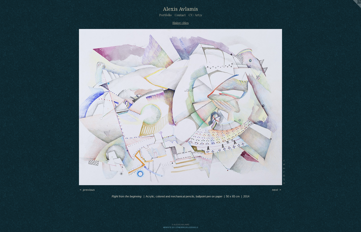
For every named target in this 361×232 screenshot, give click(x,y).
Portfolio (165, 15)
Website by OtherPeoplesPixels (180, 227)
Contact (180, 15)
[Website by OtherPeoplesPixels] (353, 7)
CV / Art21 (195, 15)
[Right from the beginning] (180, 107)
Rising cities (180, 23)
